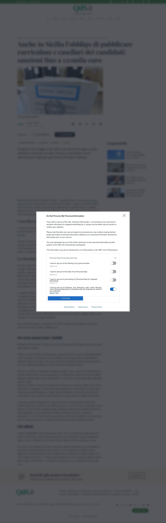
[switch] (113, 263)
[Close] (125, 216)
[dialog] (83, 261)
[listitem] (83, 258)
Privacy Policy (97, 307)
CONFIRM (65, 298)
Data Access (83, 307)
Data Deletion (69, 307)
